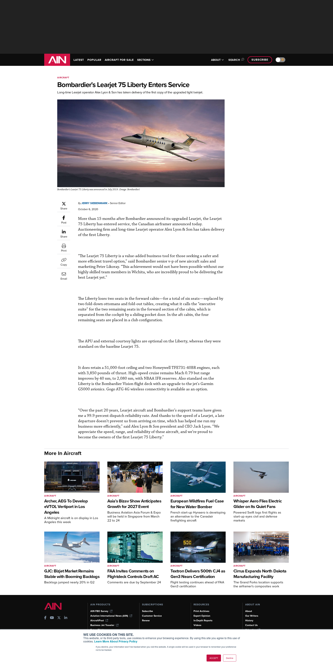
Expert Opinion (202, 615)
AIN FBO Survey (99, 611)
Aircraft (63, 77)
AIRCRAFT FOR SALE (119, 60)
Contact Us (251, 625)
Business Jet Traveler (102, 625)
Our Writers (251, 615)
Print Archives (201, 611)
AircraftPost (97, 620)
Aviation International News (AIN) (109, 615)
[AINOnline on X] (59, 618)
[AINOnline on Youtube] (52, 618)
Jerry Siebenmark (94, 203)
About (248, 611)
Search (234, 60)
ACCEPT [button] (214, 657)
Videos (197, 625)
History (249, 620)
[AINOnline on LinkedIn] (65, 618)
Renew (146, 620)
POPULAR (94, 60)
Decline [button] (229, 657)
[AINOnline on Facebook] (45, 618)
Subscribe (259, 60)
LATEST (79, 60)
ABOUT (216, 60)
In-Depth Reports (203, 620)
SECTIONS (144, 60)
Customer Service (152, 615)
